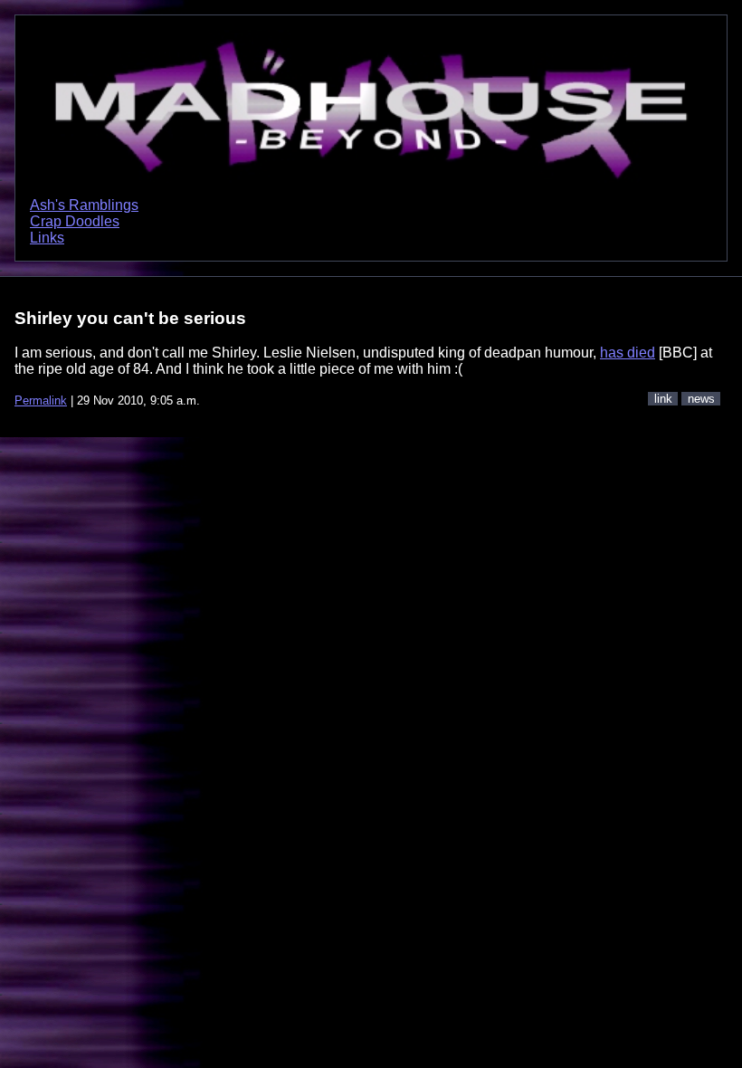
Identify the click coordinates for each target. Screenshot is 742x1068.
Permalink (40, 400)
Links (47, 237)
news (701, 398)
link (663, 398)
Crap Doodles (74, 221)
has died (627, 352)
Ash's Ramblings (84, 205)
